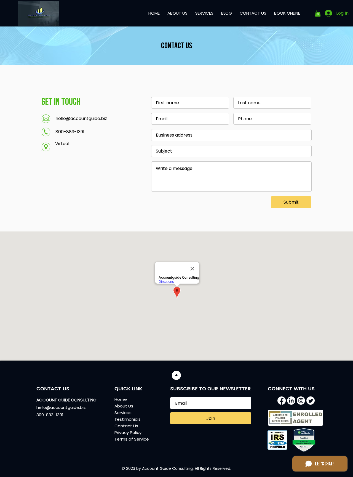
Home (120, 399)
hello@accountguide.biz (81, 118)
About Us (123, 406)
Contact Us (126, 426)
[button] (318, 13)
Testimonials (127, 419)
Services (123, 412)
